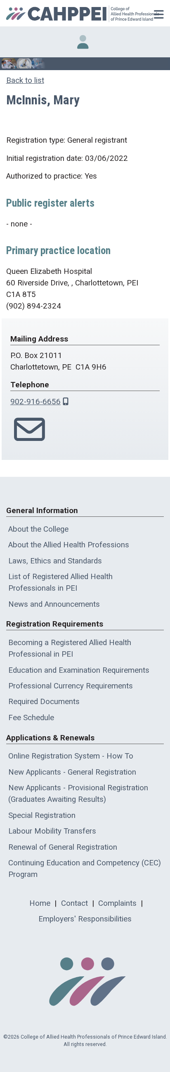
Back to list (25, 80)
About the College (38, 529)
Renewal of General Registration (62, 847)
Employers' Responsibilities (85, 919)
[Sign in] (83, 42)
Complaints (117, 903)
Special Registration (42, 815)
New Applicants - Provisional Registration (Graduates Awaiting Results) (78, 793)
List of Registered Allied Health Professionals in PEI (60, 582)
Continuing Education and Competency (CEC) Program (84, 868)
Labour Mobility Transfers (52, 831)
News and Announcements (54, 604)
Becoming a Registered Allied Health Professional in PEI (69, 648)
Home (39, 903)
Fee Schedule (31, 717)
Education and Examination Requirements (78, 670)
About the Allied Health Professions (68, 544)
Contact (74, 903)
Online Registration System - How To (70, 756)
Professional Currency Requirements (70, 685)
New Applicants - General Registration (72, 772)
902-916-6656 (35, 401)
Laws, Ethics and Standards (55, 560)
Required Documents (44, 701)
